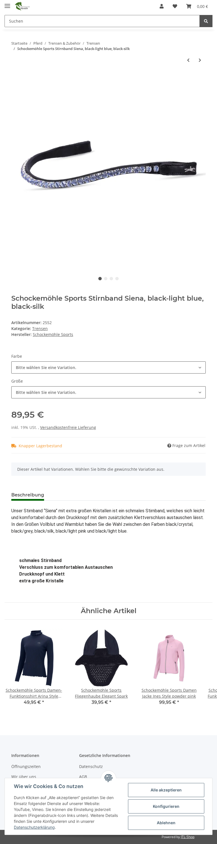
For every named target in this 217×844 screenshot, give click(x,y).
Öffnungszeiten (26, 766)
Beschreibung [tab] (27, 495)
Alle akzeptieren (166, 789)
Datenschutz (91, 766)
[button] (161, 6)
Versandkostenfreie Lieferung (68, 427)
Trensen (40, 328)
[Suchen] (205, 21)
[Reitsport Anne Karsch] (22, 6)
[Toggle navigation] (7, 3)
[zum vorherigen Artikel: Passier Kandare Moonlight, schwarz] (188, 60)
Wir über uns (23, 776)
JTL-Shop (187, 836)
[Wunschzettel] (175, 6)
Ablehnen (166, 822)
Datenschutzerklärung (34, 827)
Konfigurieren (166, 806)
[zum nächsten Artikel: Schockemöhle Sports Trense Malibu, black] (200, 60)
